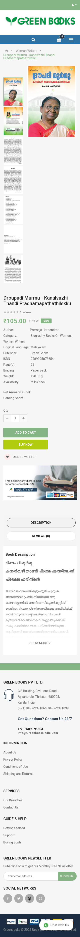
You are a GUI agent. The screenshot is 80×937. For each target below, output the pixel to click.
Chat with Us (59, 925)
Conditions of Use (15, 766)
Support (9, 835)
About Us (9, 752)
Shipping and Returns (18, 774)
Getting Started (14, 828)
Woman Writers (26, 50)
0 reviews (25, 312)
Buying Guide (12, 842)
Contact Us (11, 807)
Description (41, 523)
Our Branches (12, 800)
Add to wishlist (25, 457)
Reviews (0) (41, 536)
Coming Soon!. (13, 398)
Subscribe (67, 876)
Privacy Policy (12, 759)
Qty (5, 410)
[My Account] (74, 4)
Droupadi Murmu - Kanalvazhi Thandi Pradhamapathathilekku (29, 56)
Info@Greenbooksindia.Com (38, 733)
